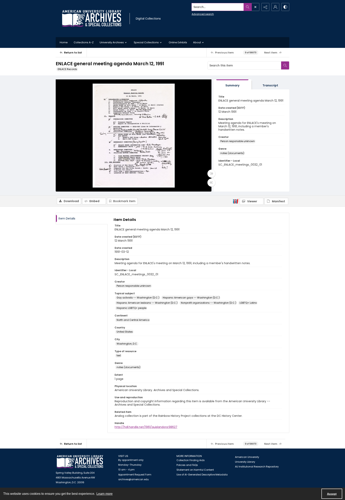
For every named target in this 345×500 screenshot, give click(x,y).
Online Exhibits (178, 42)
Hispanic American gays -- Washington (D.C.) (191, 297)
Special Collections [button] (146, 42)
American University (247, 457)
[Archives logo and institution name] (92, 18)
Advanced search (203, 14)
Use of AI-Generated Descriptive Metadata (202, 474)
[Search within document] (285, 65)
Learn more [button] (104, 493)
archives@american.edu (133, 479)
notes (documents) (232, 153)
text (119, 355)
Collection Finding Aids (190, 460)
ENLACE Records (67, 69)
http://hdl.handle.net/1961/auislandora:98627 (146, 427)
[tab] (232, 84)
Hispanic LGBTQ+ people (131, 308)
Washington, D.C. (127, 343)
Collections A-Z (84, 42)
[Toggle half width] (211, 183)
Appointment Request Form (134, 474)
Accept (332, 493)
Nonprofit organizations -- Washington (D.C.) (208, 302)
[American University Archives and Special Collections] (80, 462)
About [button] (197, 42)
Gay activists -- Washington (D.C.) (138, 297)
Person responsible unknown (237, 141)
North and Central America (133, 320)
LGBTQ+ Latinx (248, 302)
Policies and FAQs (187, 465)
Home (64, 42)
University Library (245, 461)
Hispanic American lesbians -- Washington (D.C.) (147, 302)
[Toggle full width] (211, 174)
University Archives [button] (112, 42)
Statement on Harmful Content (195, 469)
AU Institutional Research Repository (257, 466)
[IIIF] (235, 201)
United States (125, 331)
